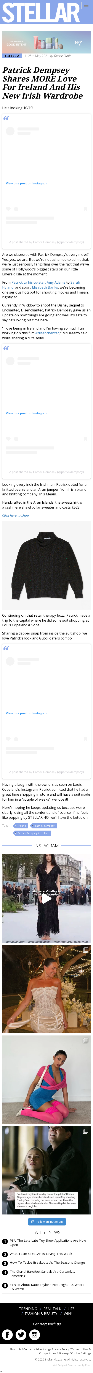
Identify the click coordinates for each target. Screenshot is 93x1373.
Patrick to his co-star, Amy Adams (38, 282)
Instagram (34, 1334)
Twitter (21, 1334)
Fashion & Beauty (41, 1314)
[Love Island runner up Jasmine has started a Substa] (46, 1079)
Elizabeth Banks (45, 287)
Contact (28, 1349)
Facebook (7, 1334)
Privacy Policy (60, 1349)
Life (71, 1309)
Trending (28, 1309)
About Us (15, 1349)
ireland (22, 825)
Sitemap (63, 1353)
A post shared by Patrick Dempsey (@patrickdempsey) (46, 242)
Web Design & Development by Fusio (72, 1365)
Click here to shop (15, 515)
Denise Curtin (62, 56)
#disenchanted (47, 333)
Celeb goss (12, 56)
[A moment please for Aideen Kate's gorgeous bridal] (46, 989)
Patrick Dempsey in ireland (33, 833)
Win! (68, 1314)
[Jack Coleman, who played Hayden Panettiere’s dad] (46, 1170)
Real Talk (52, 1309)
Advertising (42, 1349)
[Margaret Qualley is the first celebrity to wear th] (46, 898)
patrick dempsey (45, 825)
